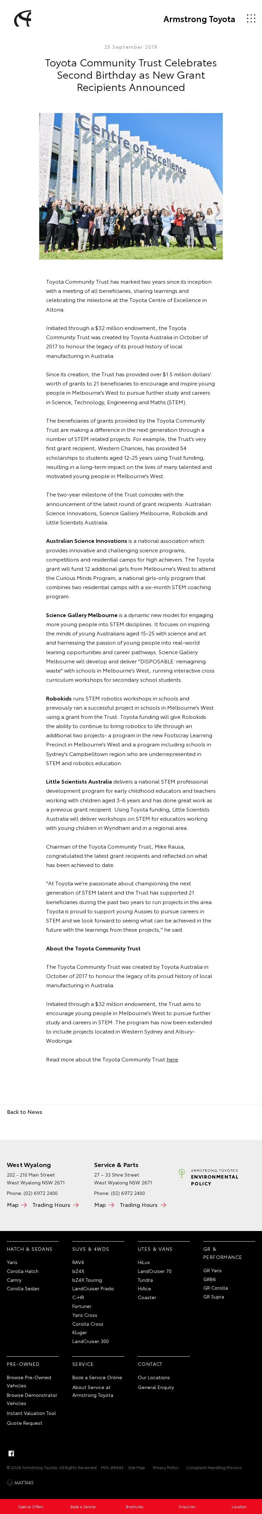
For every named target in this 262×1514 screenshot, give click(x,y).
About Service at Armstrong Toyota (92, 1391)
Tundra (145, 1279)
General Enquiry (156, 1387)
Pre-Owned (23, 1363)
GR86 (209, 1279)
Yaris (12, 1262)
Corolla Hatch (23, 1270)
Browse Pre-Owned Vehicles (29, 1381)
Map (12, 1204)
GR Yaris (212, 1270)
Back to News (24, 1111)
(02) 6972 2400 (41, 1192)
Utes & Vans (155, 1248)
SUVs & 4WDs (90, 1248)
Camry (14, 1279)
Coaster (147, 1297)
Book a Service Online (97, 1377)
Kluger (79, 1332)
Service (83, 1363)
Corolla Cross (87, 1323)
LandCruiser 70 (155, 1270)
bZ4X (78, 1270)
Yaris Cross (84, 1314)
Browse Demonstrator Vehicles (32, 1398)
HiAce (144, 1288)
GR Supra (213, 1296)
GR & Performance (222, 1252)
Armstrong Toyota (199, 18)
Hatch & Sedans (30, 1248)
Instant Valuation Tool (31, 1412)
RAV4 (78, 1262)
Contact (150, 1363)
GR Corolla (215, 1287)
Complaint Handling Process (214, 1467)
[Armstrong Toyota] (21, 18)
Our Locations (154, 1377)
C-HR (78, 1297)
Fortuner (81, 1306)
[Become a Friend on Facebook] (11, 1453)
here (172, 1059)
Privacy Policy (165, 1467)
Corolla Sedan (23, 1288)
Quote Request (24, 1422)
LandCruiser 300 (90, 1341)
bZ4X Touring (87, 1279)
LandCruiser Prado (93, 1288)
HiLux (144, 1262)
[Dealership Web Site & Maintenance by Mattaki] (20, 1482)
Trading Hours (51, 1204)
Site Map (136, 1467)
